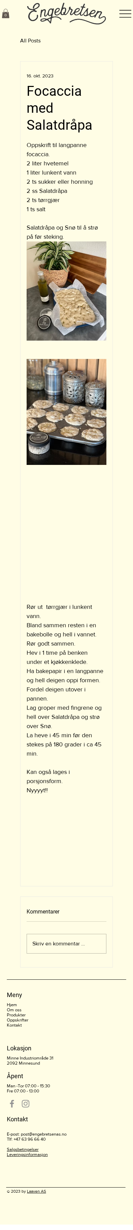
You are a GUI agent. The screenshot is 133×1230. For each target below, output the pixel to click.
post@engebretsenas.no (43, 1134)
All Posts (30, 40)
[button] (6, 13)
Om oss (14, 1009)
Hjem (12, 1004)
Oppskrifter (17, 1020)
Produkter (16, 1014)
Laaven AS (36, 1191)
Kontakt (14, 1025)
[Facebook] (12, 1104)
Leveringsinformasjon (27, 1154)
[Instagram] (25, 1104)
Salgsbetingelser (23, 1149)
